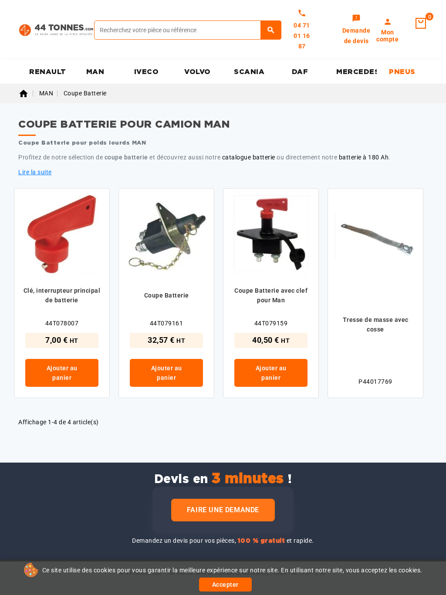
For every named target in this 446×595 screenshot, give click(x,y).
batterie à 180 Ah (364, 157)
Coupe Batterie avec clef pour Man (270, 295)
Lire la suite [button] (35, 172)
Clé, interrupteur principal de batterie (62, 295)
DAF (300, 71)
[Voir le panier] (421, 23)
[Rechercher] (271, 30)
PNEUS (402, 71)
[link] (356, 30)
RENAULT (47, 71)
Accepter (225, 584)
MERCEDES (356, 71)
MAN (95, 71)
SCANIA (249, 71)
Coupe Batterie (166, 295)
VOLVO (197, 71)
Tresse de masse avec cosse (376, 324)
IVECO (146, 71)
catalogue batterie (248, 157)
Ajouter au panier (62, 373)
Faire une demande (223, 510)
